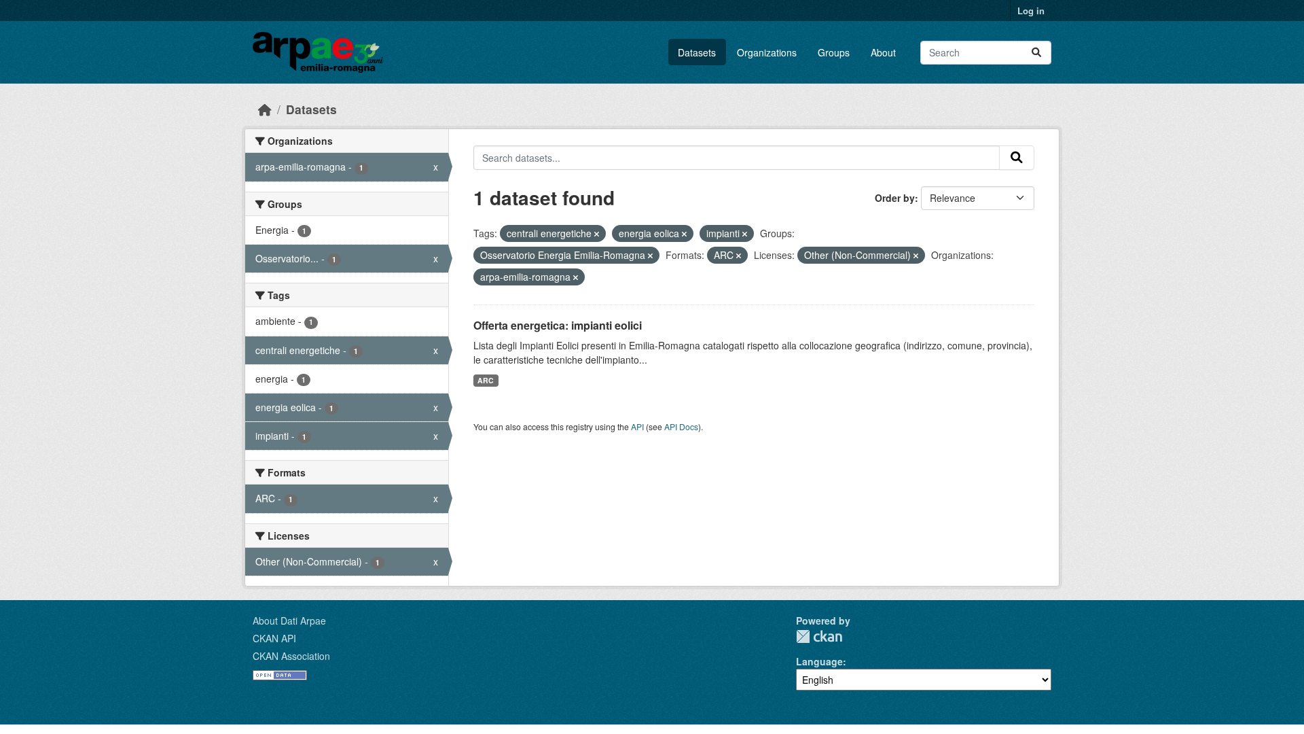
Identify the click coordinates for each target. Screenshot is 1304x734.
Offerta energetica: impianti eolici (557, 325)
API (637, 426)
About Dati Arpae (289, 620)
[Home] (265, 109)
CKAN (819, 636)
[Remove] (596, 233)
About (883, 52)
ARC (485, 380)
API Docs (681, 426)
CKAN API (274, 638)
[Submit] (1036, 53)
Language (819, 661)
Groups (834, 52)
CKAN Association (291, 656)
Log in (1031, 10)
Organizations (767, 52)
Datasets (697, 52)
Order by (895, 198)
